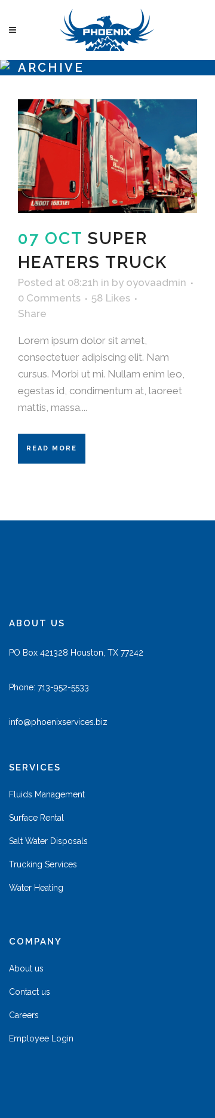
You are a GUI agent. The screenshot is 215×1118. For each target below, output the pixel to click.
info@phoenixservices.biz (58, 722)
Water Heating (36, 887)
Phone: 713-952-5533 (49, 687)
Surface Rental (36, 817)
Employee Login (41, 1038)
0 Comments (49, 298)
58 (110, 298)
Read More (51, 448)
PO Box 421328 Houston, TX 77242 (76, 652)
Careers (24, 1015)
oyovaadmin (156, 282)
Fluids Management (47, 794)
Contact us (29, 992)
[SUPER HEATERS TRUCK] (107, 156)
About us (26, 968)
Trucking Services (43, 864)
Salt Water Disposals (48, 841)
